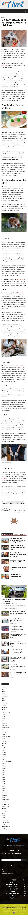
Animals (4, 687)
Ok (14, 912)
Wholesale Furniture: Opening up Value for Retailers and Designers (18, 636)
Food (3, 734)
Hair (3, 750)
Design (4, 716)
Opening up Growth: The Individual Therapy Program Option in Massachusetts (17, 651)
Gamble (4, 741)
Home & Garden (6, 761)
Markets (4, 781)
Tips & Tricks (5, 822)
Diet (11, 503)
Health (4, 752)
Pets (7, 15)
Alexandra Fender (5, 603)
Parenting (4, 795)
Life (3, 775)
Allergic (10, 501)
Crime (3, 709)
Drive (3, 718)
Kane (4, 28)
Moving (4, 788)
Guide (3, 748)
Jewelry (4, 768)
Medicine (4, 784)
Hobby (4, 757)
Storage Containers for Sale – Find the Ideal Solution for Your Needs (17, 666)
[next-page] (5, 582)
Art (3, 689)
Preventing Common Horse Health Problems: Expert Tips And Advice (17, 540)
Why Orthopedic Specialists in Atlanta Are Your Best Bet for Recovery (17, 659)
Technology (5, 820)
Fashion (4, 730)
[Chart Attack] (14, 4)
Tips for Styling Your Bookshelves (7, 509)
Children (4, 705)
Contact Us (4, 869)
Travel (4, 824)
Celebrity (4, 703)
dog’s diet (4, 478)
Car (3, 596)
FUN (3, 739)
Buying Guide (5, 696)
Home (2, 15)
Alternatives (19, 501)
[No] (26, 909)
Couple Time (5, 707)
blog (3, 691)
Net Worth (5, 793)
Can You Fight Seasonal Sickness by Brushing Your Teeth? (20, 510)
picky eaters (5, 65)
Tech (3, 817)
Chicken (5, 503)
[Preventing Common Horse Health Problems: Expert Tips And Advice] (5, 540)
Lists (3, 777)
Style (3, 815)
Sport (3, 813)
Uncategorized (6, 826)
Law (3, 772)
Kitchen (4, 770)
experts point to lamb (16, 293)
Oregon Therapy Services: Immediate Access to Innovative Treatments (18, 643)
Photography (5, 799)
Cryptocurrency (6, 712)
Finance (4, 732)
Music (3, 790)
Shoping (4, 808)
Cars (3, 700)
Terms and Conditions (7, 873)
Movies (4, 786)
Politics (4, 802)
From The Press (6, 736)
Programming (5, 804)
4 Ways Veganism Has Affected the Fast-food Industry (17, 547)
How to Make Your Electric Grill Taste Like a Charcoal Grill (18, 554)
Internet (4, 766)
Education (4, 723)
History (4, 754)
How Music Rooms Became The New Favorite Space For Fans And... (18, 674)
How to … (4, 763)
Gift (3, 745)
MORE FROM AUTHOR (19, 534)
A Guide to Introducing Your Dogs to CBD (17, 561)
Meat (17, 503)
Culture (4, 714)
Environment (5, 727)
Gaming (4, 743)
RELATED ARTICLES (7, 534)
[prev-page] (2, 582)
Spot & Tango (21, 279)
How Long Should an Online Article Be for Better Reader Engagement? (17, 620)
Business (4, 694)
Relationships (5, 806)
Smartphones (5, 811)
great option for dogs (19, 366)
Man (3, 779)
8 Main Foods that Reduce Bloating (16, 575)
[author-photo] (14, 525)
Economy (4, 721)
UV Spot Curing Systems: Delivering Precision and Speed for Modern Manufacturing (17, 628)
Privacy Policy (4, 871)
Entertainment (6, 725)
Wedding (4, 829)
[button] (2, 11)
